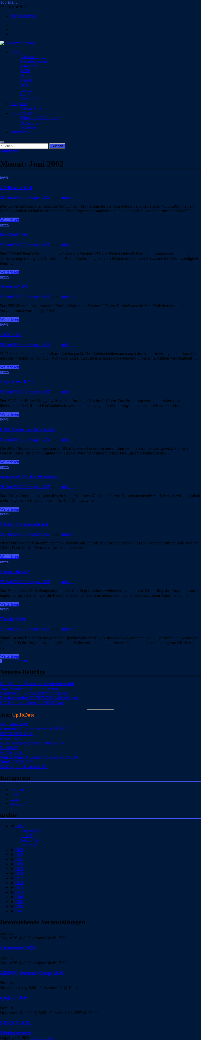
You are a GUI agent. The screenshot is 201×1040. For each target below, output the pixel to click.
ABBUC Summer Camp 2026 (32, 973)
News (15, 52)
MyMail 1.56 (14, 234)
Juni (27, 835)
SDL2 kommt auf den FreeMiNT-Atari (32, 702)
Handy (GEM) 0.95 (16, 762)
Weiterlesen (9, 220)
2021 (19, 859)
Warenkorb (19, 132)
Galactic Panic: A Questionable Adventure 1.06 (39, 757)
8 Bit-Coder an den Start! (27, 429)
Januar (29, 845)
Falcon (26, 80)
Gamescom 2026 (17, 948)
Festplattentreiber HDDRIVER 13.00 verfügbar (39, 698)
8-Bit (25, 85)
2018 (19, 873)
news (4, 177)
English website (23, 16)
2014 (19, 892)
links (14, 794)
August (30, 831)
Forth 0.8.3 (9, 748)
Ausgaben (18, 103)
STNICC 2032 (15, 1023)
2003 (19, 901)
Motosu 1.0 (9, 738)
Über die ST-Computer (40, 118)
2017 (19, 878)
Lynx (25, 94)
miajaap (67, 197)
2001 (19, 911)
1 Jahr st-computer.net (24, 524)
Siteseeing (29, 122)
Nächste (21, 661)
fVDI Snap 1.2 (12, 752)
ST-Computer (21, 113)
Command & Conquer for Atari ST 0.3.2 (33, 729)
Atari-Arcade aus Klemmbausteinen (29, 688)
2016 (19, 882)
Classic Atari (31, 108)
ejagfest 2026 (14, 998)
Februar (30, 840)
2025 (19, 850)
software (17, 803)
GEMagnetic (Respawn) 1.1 (23, 766)
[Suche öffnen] (2, 142)
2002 (19, 906)
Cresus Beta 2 (14, 571)
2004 (19, 897)
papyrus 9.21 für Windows (29, 476)
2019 (19, 868)
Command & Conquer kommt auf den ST (34, 693)
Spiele (26, 75)
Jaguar (26, 89)
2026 (19, 826)
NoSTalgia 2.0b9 (14, 724)
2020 (19, 864)
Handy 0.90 (12, 619)
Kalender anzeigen (15, 1033)
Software (28, 127)
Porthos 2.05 (13, 286)
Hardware (29, 66)
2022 (19, 854)
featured (17, 789)
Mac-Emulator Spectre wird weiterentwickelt (37, 683)
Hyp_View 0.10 (16, 381)
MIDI (25, 71)
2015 (19, 887)
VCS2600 (29, 99)
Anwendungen (33, 56)
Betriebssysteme (34, 61)
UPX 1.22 (10, 334)
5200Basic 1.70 (16, 187)
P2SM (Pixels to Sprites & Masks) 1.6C (33, 743)
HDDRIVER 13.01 (16, 733)
